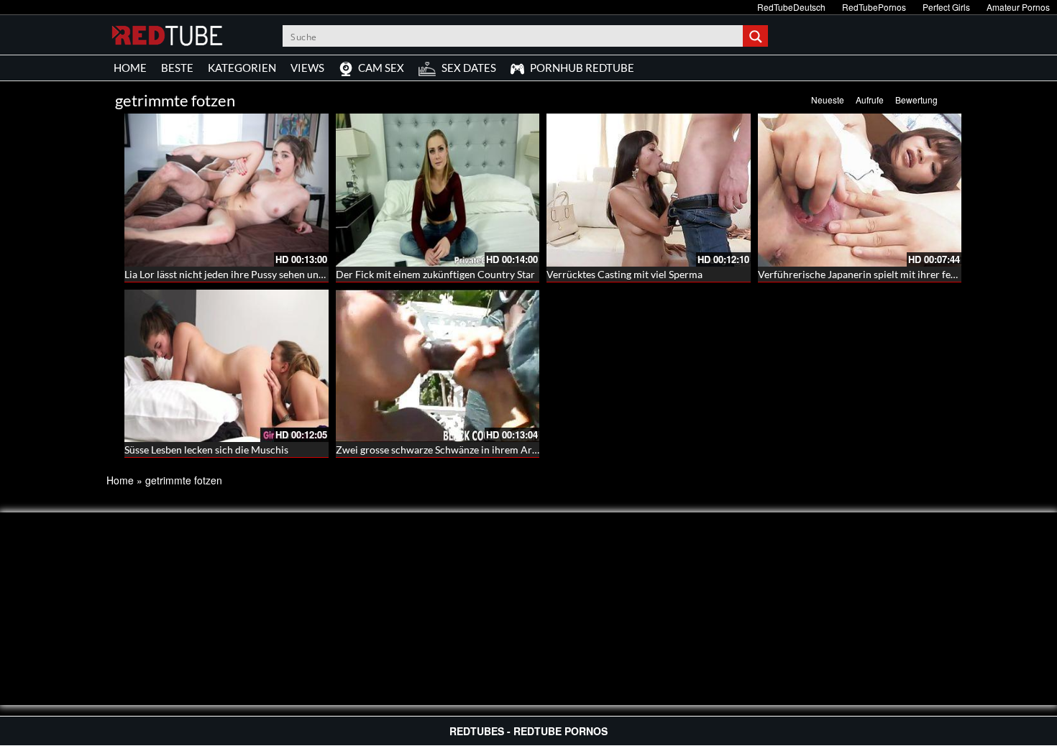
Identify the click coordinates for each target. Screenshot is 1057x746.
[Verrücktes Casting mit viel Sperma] (648, 190)
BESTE (177, 67)
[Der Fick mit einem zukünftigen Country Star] (438, 190)
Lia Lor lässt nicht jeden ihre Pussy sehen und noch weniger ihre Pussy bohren (297, 274)
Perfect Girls (946, 7)
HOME (130, 67)
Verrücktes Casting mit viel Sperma (624, 274)
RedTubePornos (874, 7)
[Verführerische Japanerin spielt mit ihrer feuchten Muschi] (860, 190)
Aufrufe (870, 99)
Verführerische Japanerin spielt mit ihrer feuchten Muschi (887, 274)
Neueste (827, 99)
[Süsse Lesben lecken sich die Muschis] (226, 366)
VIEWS (307, 67)
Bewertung (916, 99)
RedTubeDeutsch (791, 7)
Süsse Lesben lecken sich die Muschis (206, 449)
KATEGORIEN (242, 67)
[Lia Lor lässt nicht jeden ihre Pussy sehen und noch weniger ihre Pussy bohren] (226, 190)
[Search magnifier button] (757, 36)
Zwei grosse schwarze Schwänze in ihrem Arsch (441, 449)
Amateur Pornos (1018, 7)
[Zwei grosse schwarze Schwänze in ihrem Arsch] (438, 366)
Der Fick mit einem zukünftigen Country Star (435, 274)
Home (120, 480)
